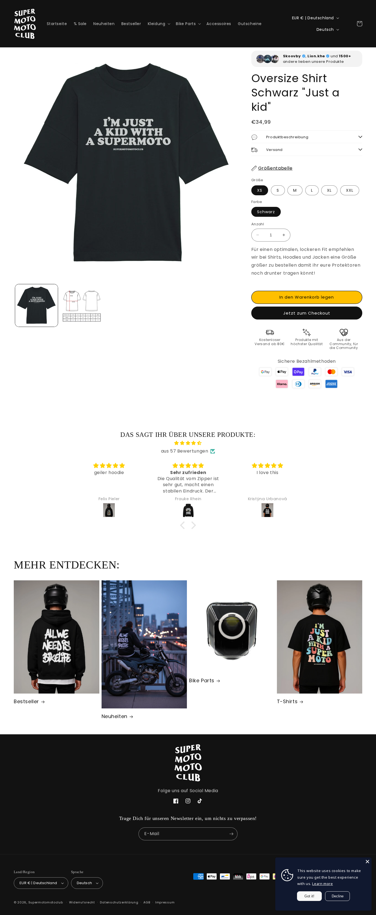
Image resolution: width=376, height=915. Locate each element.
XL (329, 190)
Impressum (165, 902)
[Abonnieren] (231, 833)
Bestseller (26, 701)
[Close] (367, 861)
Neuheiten (114, 716)
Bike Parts (201, 680)
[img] (188, 443)
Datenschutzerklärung (119, 902)
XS (259, 190)
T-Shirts (287, 701)
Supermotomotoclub (45, 902)
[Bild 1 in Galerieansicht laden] (36, 305)
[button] (159, 23)
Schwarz (266, 212)
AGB (146, 902)
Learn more (322, 883)
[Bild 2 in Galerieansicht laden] (82, 305)
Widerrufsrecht (82, 902)
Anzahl (257, 224)
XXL (349, 190)
